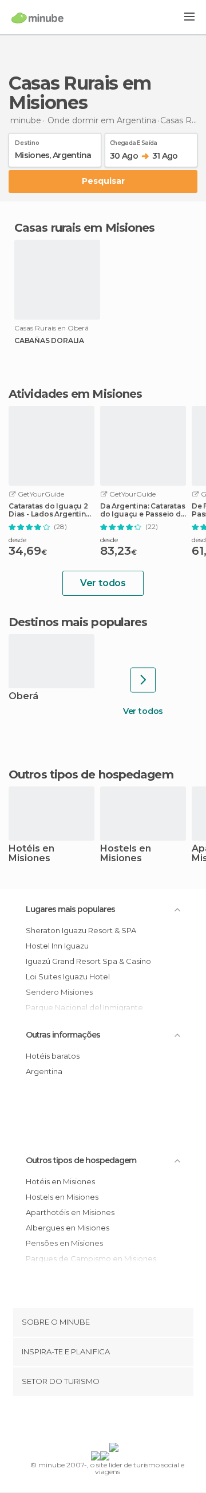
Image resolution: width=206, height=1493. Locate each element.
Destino (27, 141)
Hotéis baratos (53, 1055)
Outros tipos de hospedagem (81, 1160)
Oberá (23, 696)
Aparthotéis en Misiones (70, 1212)
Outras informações (63, 1035)
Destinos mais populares (78, 622)
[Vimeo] (115, 1421)
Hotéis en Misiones (31, 853)
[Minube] (37, 18)
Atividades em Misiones (75, 394)
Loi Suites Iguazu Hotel (68, 976)
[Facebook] (85, 1421)
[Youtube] (129, 1421)
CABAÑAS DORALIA (49, 341)
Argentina (44, 1071)
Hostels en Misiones (125, 853)
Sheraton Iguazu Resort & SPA (81, 930)
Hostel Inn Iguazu (57, 945)
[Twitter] (100, 1421)
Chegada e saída (133, 141)
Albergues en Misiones (67, 1227)
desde (17, 539)
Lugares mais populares (70, 909)
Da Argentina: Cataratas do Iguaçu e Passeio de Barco (142, 510)
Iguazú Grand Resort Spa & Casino (88, 961)
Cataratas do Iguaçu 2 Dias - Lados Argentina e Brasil (49, 510)
